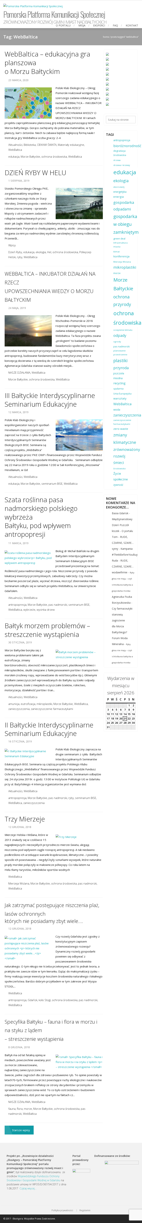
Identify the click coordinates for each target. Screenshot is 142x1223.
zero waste (120, 429)
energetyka (119, 191)
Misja (81, 25)
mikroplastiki (44, 704)
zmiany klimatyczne (124, 438)
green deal (119, 238)
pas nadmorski (57, 604)
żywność (118, 485)
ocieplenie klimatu (122, 330)
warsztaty (119, 398)
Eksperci (99, 25)
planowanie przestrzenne (120, 352)
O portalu (63, 25)
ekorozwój (118, 187)
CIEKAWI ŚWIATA (47, 145)
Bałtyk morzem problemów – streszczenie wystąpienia (47, 630)
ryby (19, 257)
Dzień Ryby (15, 252)
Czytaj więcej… (28, 1188)
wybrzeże (29, 609)
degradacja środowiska (119, 153)
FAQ (115, 25)
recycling (119, 383)
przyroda (121, 367)
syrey (115, 548)
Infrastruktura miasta (120, 244)
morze (28, 1108)
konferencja (121, 256)
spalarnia (118, 388)
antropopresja (17, 604)
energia (118, 196)
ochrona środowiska (54, 156)
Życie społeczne (120, 476)
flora (20, 1108)
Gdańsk (32, 1000)
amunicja (13, 704)
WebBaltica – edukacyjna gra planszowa (47, 58)
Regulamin (85, 1210)
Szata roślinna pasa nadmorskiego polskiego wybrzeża (41, 508)
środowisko (119, 468)
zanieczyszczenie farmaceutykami (52, 709)
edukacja (13, 156)
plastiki (120, 360)
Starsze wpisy (21, 1130)
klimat (116, 251)
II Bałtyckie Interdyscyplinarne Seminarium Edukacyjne (49, 729)
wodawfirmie (119, 572)
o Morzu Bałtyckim (32, 71)
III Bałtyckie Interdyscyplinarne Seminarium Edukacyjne (50, 400)
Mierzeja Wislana (18, 883)
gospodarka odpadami (123, 206)
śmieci (118, 462)
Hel (49, 252)
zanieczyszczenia (19, 709)
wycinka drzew (46, 609)
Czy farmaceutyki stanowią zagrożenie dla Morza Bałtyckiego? (122, 620)
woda (116, 409)
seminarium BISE (51, 483)
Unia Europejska (122, 393)
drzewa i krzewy (121, 165)
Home (106, 36)
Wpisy (12, 245)
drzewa (117, 160)
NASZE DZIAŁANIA (19, 372)
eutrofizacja (28, 704)
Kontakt (132, 25)
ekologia (41, 252)
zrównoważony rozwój (126, 453)
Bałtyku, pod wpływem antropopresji (38, 530)
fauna (12, 1108)
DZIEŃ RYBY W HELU (35, 172)
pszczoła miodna (118, 376)
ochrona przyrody (122, 300)
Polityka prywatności (62, 1210)
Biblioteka (30, 145)
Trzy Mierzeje (25, 819)
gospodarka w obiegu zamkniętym (126, 224)
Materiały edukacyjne (71, 145)
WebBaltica (15, 150)
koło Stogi (45, 1000)
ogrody (117, 341)
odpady (119, 335)
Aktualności (15, 145)
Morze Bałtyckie (30, 156)
